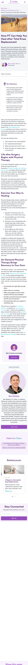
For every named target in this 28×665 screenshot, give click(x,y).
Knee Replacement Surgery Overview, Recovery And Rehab (13, 444)
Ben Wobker (13, 63)
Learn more (14, 427)
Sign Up (14, 518)
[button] (2, 2)
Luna (19, 63)
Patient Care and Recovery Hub (10, 10)
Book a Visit (14, 357)
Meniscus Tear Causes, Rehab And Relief (14, 447)
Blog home (4, 8)
